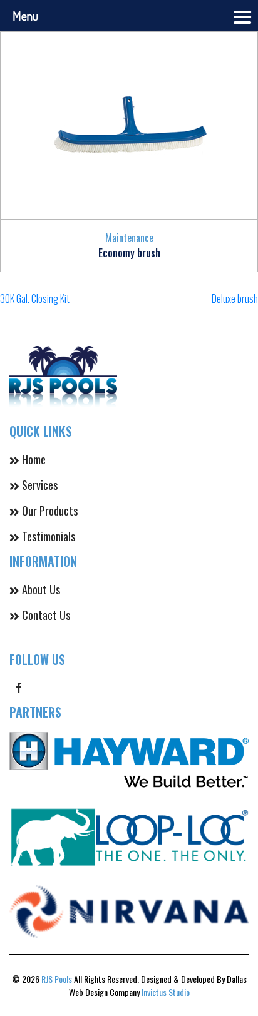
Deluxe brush (235, 298)
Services (40, 485)
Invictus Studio (166, 991)
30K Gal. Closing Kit (35, 298)
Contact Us (46, 615)
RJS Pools (56, 978)
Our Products (50, 510)
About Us (41, 589)
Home (34, 459)
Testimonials (48, 536)
